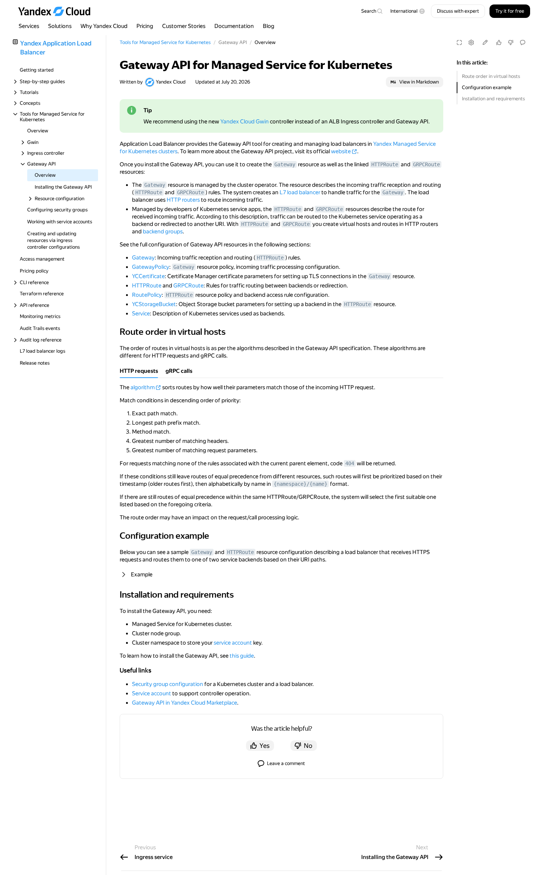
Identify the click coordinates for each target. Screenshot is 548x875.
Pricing (144, 26)
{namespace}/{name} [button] (300, 484)
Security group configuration (167, 684)
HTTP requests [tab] (139, 371)
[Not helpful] (511, 42)
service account (233, 642)
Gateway (143, 257)
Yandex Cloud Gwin (244, 121)
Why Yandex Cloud (104, 26)
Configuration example (486, 87)
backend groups (163, 231)
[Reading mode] (459, 42)
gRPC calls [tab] (179, 371)
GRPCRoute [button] (426, 164)
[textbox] (372, 11)
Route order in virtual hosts (491, 76)
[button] (407, 11)
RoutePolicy (147, 295)
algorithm (142, 387)
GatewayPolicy (150, 267)
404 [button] (349, 463)
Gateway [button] (284, 164)
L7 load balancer (300, 192)
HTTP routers (183, 199)
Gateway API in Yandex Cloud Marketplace (184, 702)
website (341, 151)
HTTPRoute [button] (384, 164)
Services (29, 26)
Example (141, 574)
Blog (268, 26)
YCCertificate (148, 276)
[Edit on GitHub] (485, 42)
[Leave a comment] (522, 42)
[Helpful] (499, 42)
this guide (242, 655)
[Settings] (471, 42)
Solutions (60, 26)
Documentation (234, 26)
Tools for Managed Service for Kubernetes (165, 42)
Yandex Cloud (171, 82)
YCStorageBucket (154, 304)
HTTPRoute (146, 285)
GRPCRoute (188, 285)
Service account (151, 693)
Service (141, 313)
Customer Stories (183, 26)
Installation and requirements (493, 98)
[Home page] (58, 11)
